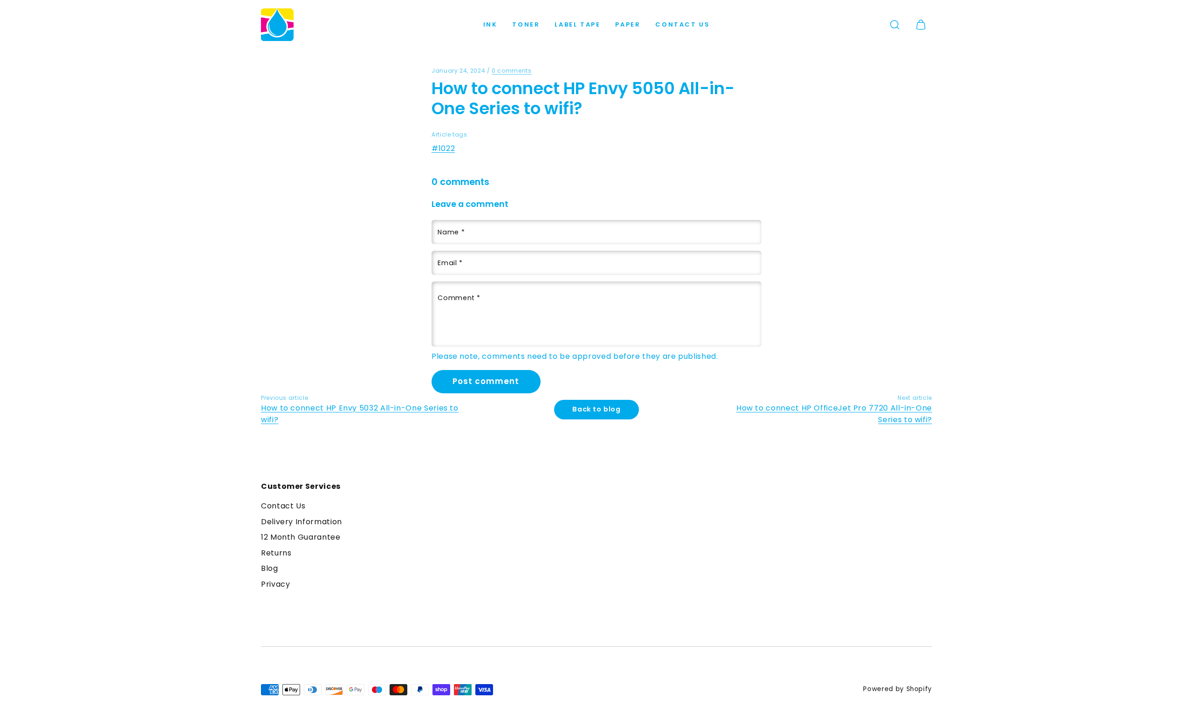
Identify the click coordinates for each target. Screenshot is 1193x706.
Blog (269, 568)
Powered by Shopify (897, 689)
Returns (276, 553)
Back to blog (596, 409)
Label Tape (577, 24)
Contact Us (682, 24)
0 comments (511, 71)
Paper (627, 24)
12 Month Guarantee (301, 537)
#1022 (443, 148)
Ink (490, 24)
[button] (895, 25)
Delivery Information (301, 521)
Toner (526, 24)
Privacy (275, 584)
